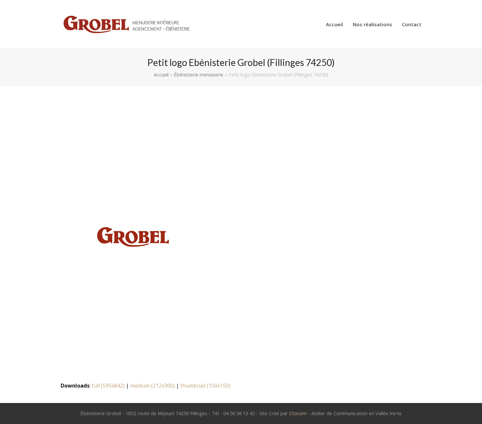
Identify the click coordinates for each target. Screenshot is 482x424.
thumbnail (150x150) (205, 385)
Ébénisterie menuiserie (198, 74)
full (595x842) (108, 385)
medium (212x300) (152, 385)
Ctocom (298, 413)
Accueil (161, 74)
